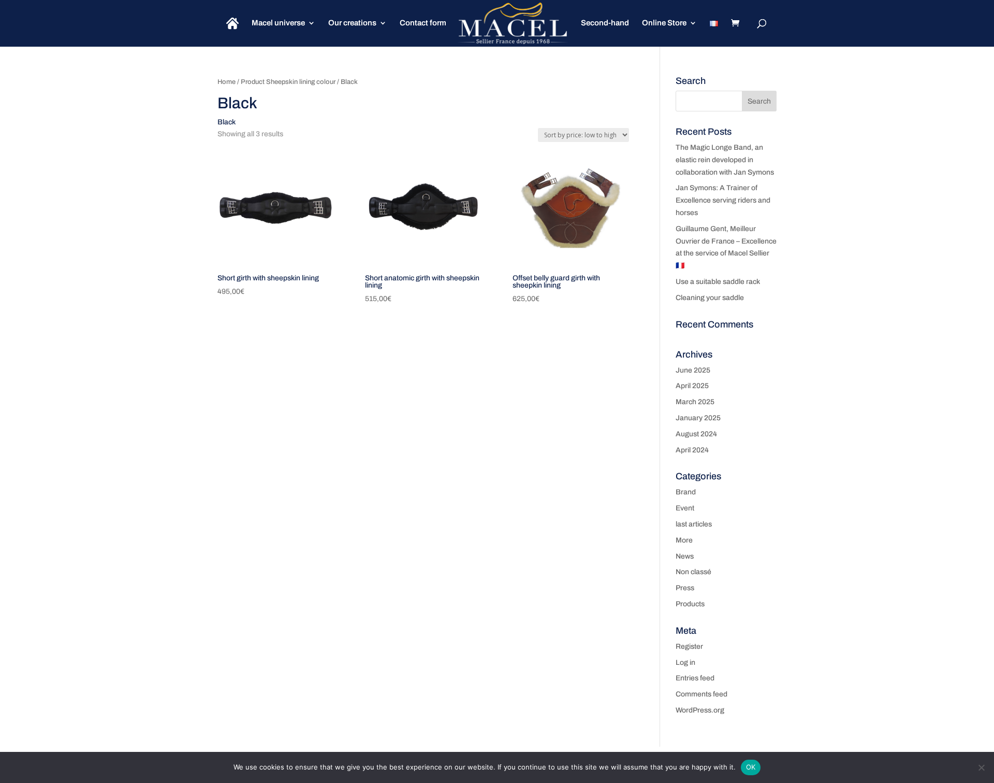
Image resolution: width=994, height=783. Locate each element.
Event (685, 508)
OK (751, 767)
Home (226, 82)
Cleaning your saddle (710, 298)
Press (685, 588)
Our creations (352, 23)
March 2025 (695, 402)
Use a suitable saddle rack (718, 282)
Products (690, 604)
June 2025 (693, 370)
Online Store (664, 23)
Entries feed (695, 678)
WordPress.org (700, 710)
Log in (685, 662)
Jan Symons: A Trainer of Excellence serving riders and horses (723, 200)
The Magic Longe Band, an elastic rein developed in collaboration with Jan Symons (725, 160)
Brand (686, 492)
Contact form (423, 23)
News (685, 556)
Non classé (693, 572)
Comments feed (701, 694)
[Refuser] (981, 767)
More (684, 540)
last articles (694, 524)
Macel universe (278, 23)
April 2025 (692, 386)
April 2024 (692, 450)
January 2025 (698, 418)
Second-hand (605, 23)
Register (689, 646)
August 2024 (696, 434)
